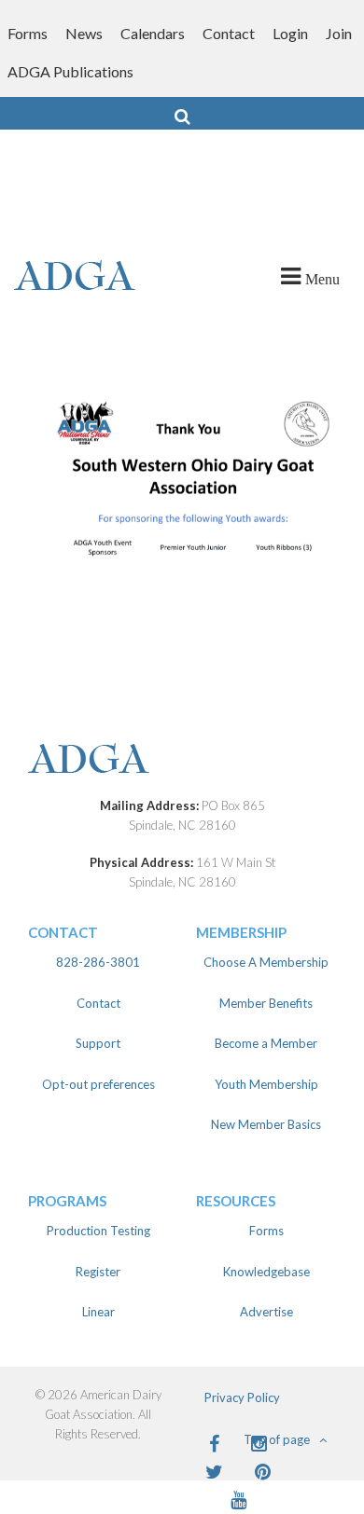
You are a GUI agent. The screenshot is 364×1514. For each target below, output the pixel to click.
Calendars (152, 33)
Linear (98, 1311)
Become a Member (266, 1043)
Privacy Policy (242, 1397)
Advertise (266, 1311)
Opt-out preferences (98, 1084)
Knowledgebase (266, 1271)
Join (339, 33)
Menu (322, 278)
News (84, 33)
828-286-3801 (98, 962)
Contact (229, 33)
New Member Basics (266, 1124)
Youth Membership (266, 1084)
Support (98, 1043)
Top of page (277, 1439)
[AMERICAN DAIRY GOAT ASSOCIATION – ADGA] (91, 277)
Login (290, 33)
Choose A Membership (266, 962)
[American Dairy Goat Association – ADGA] (182, 760)
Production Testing (98, 1230)
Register (98, 1271)
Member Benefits (266, 1003)
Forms (27, 33)
